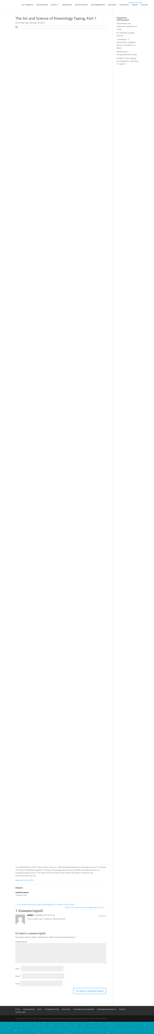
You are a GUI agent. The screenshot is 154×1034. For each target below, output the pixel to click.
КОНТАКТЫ (124, 5)
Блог (40, 1009)
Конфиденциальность (106, 1009)
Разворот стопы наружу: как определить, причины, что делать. (127, 61)
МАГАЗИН (112, 5)
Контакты (66, 1009)
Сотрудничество (52, 1009)
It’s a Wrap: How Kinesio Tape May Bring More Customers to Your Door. (45, 904)
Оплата (122, 1009)
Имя (17, 969)
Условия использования (83, 1009)
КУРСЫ (54, 5)
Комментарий (21, 942)
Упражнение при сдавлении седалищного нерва (126, 26)
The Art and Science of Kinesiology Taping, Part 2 (85, 907)
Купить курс (20, 1012)
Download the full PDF (24, 880)
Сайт (17, 983)
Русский (144, 5)
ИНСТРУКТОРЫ (81, 5)
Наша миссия (29, 1009)
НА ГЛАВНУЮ (27, 5)
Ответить (102, 916)
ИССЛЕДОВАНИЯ (98, 5)
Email (18, 976)
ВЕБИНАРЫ (67, 5)
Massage (33, 23)
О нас (17, 1009)
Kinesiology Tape (22, 23)
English (135, 5)
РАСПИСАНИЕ (42, 5)
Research (41, 23)
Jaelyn (30, 915)
